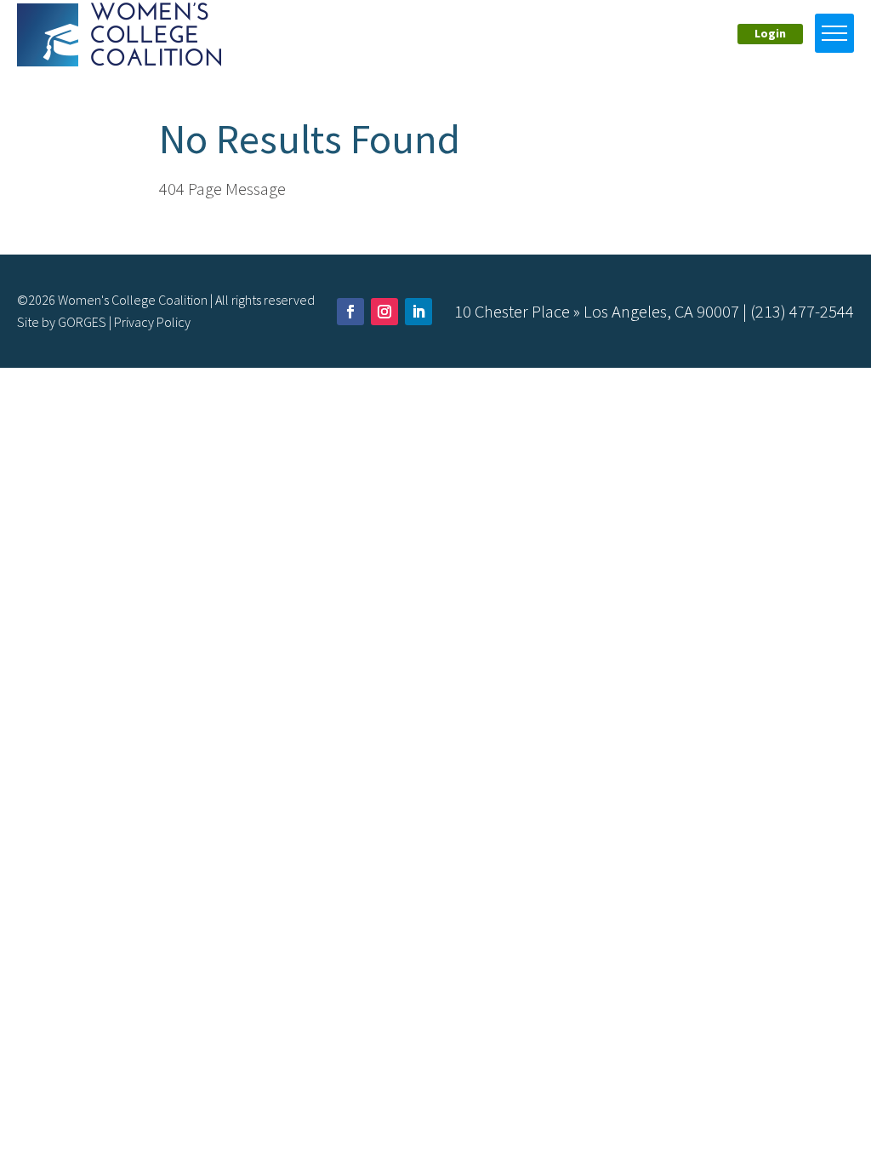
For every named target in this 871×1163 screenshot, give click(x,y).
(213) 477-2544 (802, 312)
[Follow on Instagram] (384, 311)
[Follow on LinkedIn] (418, 311)
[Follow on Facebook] (350, 311)
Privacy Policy (152, 321)
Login (770, 33)
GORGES (82, 321)
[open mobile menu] (834, 33)
